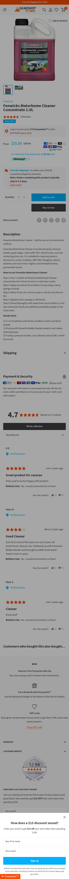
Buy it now (48, 207)
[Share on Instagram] (57, 220)
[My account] (50, 10)
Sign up (34, 861)
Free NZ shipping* (19, 170)
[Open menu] (4, 9)
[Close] (64, 817)
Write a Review (34, 426)
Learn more (26, 133)
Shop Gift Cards (34, 727)
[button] (17, 117)
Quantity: (10, 197)
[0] (56, 10)
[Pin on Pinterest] (45, 220)
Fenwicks (8, 101)
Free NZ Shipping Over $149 (34, 2)
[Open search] (44, 10)
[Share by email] (63, 220)
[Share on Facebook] (39, 220)
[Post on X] (51, 220)
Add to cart (49, 197)
